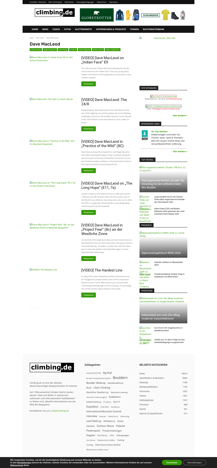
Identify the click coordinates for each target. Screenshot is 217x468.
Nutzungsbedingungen (85, 2)
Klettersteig (124, 416)
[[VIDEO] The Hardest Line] (54, 281)
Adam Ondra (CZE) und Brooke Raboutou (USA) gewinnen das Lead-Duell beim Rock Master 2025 (169, 211)
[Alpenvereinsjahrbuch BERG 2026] (163, 244)
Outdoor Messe (105, 426)
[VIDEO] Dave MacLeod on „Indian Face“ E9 (102, 60)
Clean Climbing (102, 387)
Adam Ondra (36, 49)
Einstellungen (24, 462)
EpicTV (116, 401)
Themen (134, 29)
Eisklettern (115, 397)
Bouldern (120, 377)
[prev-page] (31, 308)
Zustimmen (172, 462)
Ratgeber (90, 435)
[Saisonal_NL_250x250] (163, 60)
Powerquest (93, 430)
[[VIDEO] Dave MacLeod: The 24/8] (54, 111)
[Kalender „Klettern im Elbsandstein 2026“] (145, 268)
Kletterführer (113, 416)
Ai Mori (73, 49)
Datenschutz (101, 2)
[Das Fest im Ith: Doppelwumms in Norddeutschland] (145, 335)
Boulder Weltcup (96, 382)
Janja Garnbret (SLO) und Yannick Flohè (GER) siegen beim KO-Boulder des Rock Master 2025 (169, 199)
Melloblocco (109, 421)
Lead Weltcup (93, 421)
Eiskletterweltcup (93, 401)
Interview (91, 416)
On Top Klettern (159, 131)
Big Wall (107, 372)
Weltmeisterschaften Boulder (108, 444)
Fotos (67, 29)
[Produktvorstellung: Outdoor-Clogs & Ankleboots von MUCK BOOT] (145, 280)
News (45, 29)
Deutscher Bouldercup (97, 392)
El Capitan (107, 402)
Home (35, 29)
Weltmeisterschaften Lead (97, 449)
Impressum (113, 2)
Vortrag (89, 444)
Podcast (120, 425)
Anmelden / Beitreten (38, 2)
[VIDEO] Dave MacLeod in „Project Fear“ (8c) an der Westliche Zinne (102, 229)
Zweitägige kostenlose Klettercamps (166, 109)
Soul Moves (90, 440)
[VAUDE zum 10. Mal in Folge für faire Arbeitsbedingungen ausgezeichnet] (145, 342)
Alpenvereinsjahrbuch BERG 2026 (161, 252)
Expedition (92, 406)
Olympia (90, 426)
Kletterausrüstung (175, 99)
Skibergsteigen (122, 435)
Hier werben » (180, 115)
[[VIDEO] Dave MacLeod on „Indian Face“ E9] (54, 73)
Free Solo (105, 406)
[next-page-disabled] (36, 308)
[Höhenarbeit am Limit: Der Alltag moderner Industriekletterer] (163, 310)
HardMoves (115, 407)
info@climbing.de (60, 410)
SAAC (112, 435)
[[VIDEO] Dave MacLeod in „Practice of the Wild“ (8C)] (54, 152)
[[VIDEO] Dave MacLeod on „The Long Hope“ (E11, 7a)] (54, 194)
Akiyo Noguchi (84, 49)
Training (120, 440)
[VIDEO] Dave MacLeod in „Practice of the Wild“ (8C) (102, 143)
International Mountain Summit (103, 411)
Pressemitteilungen (112, 430)
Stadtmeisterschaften (106, 440)
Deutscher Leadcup (119, 392)
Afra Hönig (63, 49)
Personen (40, 38)
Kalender (102, 416)
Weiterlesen (89, 84)
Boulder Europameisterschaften (98, 378)
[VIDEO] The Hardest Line (101, 270)
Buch (89, 387)
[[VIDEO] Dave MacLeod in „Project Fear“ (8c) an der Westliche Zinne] (54, 236)
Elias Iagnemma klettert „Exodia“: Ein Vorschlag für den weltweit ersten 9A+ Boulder (163, 184)
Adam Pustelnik (50, 49)
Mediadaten (69, 2)
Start (32, 38)
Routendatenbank (153, 29)
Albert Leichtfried (112, 49)
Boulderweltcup (115, 383)
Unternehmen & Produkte (111, 29)
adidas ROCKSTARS (93, 373)
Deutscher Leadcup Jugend (96, 397)
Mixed (120, 421)
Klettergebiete (83, 29)
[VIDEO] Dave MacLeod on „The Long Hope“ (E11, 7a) (106, 185)
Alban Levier (98, 49)
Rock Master (102, 435)
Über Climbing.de (55, 2)
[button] (183, 29)
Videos (56, 29)
